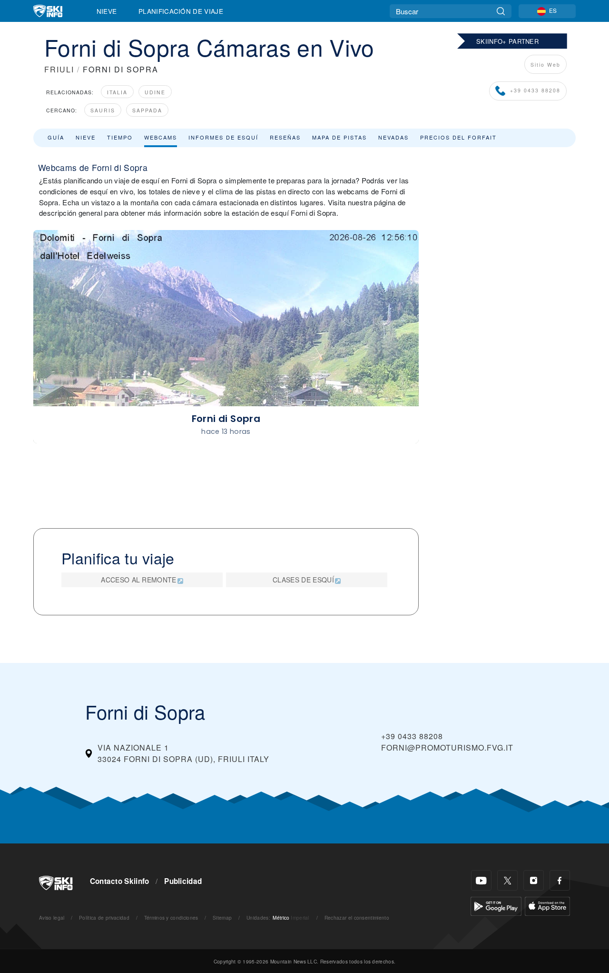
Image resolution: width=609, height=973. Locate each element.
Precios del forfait (458, 137)
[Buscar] (500, 11)
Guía (56, 137)
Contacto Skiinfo (119, 881)
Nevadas (393, 137)
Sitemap (222, 917)
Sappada (147, 110)
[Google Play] (496, 905)
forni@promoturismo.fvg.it (447, 747)
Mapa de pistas (339, 137)
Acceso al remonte (138, 579)
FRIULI (59, 69)
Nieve (107, 11)
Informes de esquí (223, 137)
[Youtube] (481, 880)
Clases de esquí (303, 579)
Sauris (102, 110)
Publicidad (183, 881)
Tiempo (120, 137)
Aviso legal (52, 917)
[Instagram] (533, 880)
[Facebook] (560, 880)
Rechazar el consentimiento (356, 917)
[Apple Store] (547, 905)
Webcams (160, 137)
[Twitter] (507, 880)
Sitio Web (545, 64)
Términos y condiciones (171, 917)
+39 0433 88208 (535, 90)
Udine (155, 92)
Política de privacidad (104, 917)
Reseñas (285, 137)
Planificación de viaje (180, 11)
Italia (117, 92)
